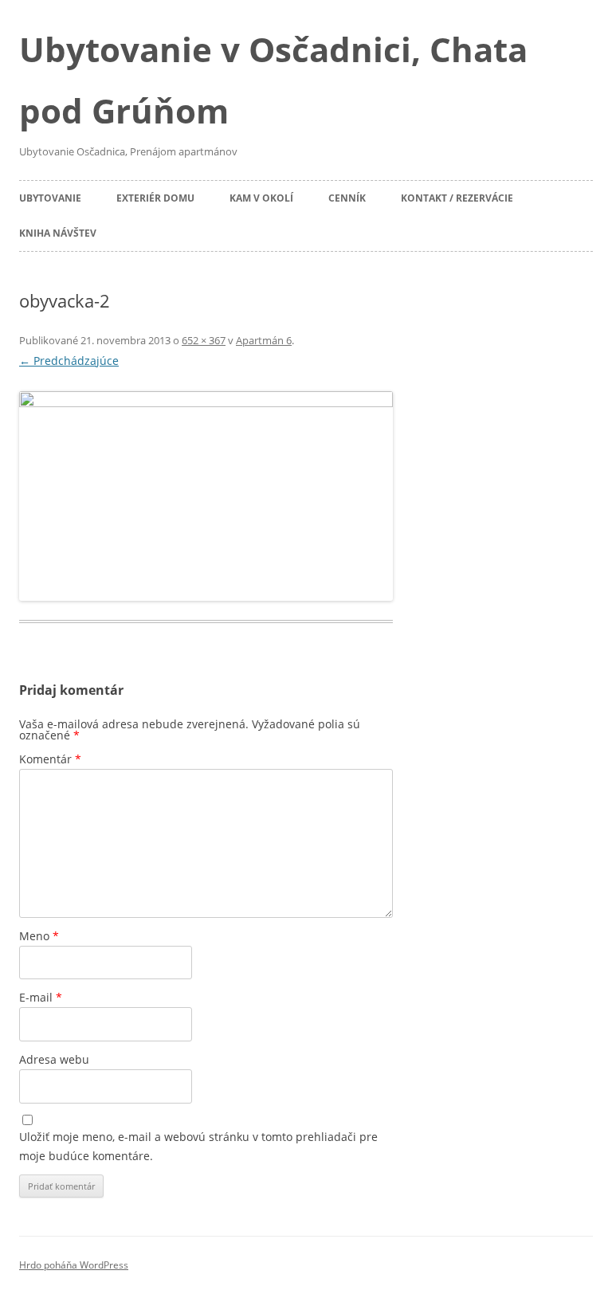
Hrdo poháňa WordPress (73, 1265)
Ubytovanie (50, 198)
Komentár (50, 759)
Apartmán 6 (264, 340)
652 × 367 (204, 340)
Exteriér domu (155, 198)
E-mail (40, 997)
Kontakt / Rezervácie (457, 198)
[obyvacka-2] (206, 496)
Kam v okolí (261, 198)
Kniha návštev (57, 233)
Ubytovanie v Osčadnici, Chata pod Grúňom (273, 80)
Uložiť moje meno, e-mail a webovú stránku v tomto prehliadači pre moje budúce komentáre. (198, 1146)
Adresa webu (54, 1059)
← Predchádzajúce (69, 360)
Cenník (347, 198)
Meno (39, 935)
